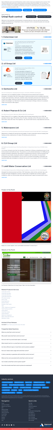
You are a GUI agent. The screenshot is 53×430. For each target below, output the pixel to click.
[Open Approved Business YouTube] (11, 425)
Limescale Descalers (6, 293)
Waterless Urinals (5, 318)
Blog (29, 409)
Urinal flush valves (6, 312)
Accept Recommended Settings (14, 10)
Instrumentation (36, 387)
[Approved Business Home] (45, 425)
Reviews (3, 417)
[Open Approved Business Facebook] (2, 425)
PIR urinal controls (6, 298)
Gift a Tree (4, 415)
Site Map (30, 403)
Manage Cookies (27, 10)
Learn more (18, 57)
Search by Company (31, 16)
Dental (48, 382)
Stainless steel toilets (7, 304)
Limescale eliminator (6, 295)
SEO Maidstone (32, 414)
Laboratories (45, 387)
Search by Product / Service (44, 16)
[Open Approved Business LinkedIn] (9, 425)
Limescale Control (6, 291)
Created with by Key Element (35, 428)
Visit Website (28, 57)
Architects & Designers (7, 382)
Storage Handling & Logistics (9, 392)
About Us (31, 404)
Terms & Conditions (33, 406)
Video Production (5, 412)
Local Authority (6, 390)
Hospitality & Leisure (7, 387)
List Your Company (5, 404)
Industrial (16, 387)
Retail (20, 390)
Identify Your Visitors (6, 406)
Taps (3, 305)
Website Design (5, 409)
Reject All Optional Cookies (40, 10)
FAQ (2, 420)
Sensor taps (4, 299)
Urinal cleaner (5, 310)
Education (5, 384)
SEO (2, 407)
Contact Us (31, 407)
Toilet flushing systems (7, 308)
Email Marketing (5, 411)
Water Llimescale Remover (8, 316)
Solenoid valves (5, 302)
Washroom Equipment (7, 315)
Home (3, 403)
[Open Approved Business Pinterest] (6, 425)
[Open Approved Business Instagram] (4, 425)
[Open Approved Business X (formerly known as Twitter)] (13, 425)
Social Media (4, 414)
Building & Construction (39, 382)
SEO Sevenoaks (32, 415)
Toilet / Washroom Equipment (8, 307)
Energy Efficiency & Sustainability (17, 384)
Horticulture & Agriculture (39, 384)
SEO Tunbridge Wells (33, 418)
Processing (14, 390)
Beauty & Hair (28, 382)
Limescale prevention (6, 296)
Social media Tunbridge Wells (34, 411)
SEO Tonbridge (32, 417)
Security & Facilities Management (31, 390)
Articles (3, 418)
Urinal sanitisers (5, 313)
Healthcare (28, 384)
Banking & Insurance (19, 382)
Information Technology (25, 387)
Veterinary (19, 392)
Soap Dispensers (5, 301)
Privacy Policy (4, 5)
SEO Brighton (31, 412)
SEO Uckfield (31, 420)
